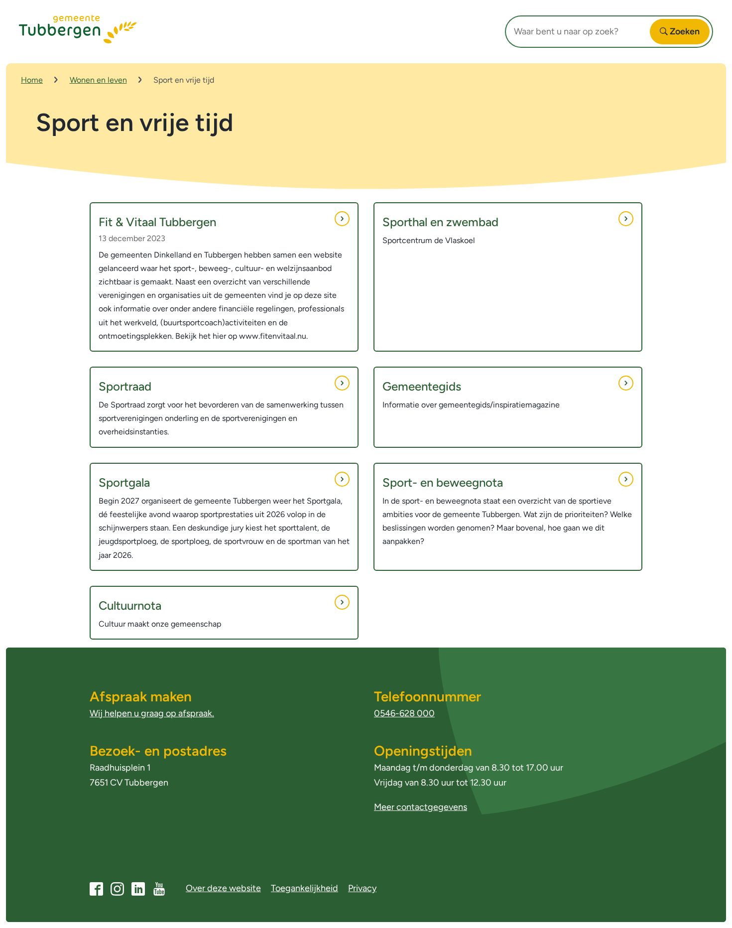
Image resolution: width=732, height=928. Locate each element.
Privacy (362, 888)
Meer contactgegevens (420, 806)
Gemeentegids (421, 386)
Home (32, 80)
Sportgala (124, 482)
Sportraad (125, 386)
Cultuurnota (130, 605)
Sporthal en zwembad (440, 222)
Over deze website (223, 888)
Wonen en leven (98, 80)
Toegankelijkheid (304, 888)
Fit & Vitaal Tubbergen (157, 222)
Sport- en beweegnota (442, 482)
